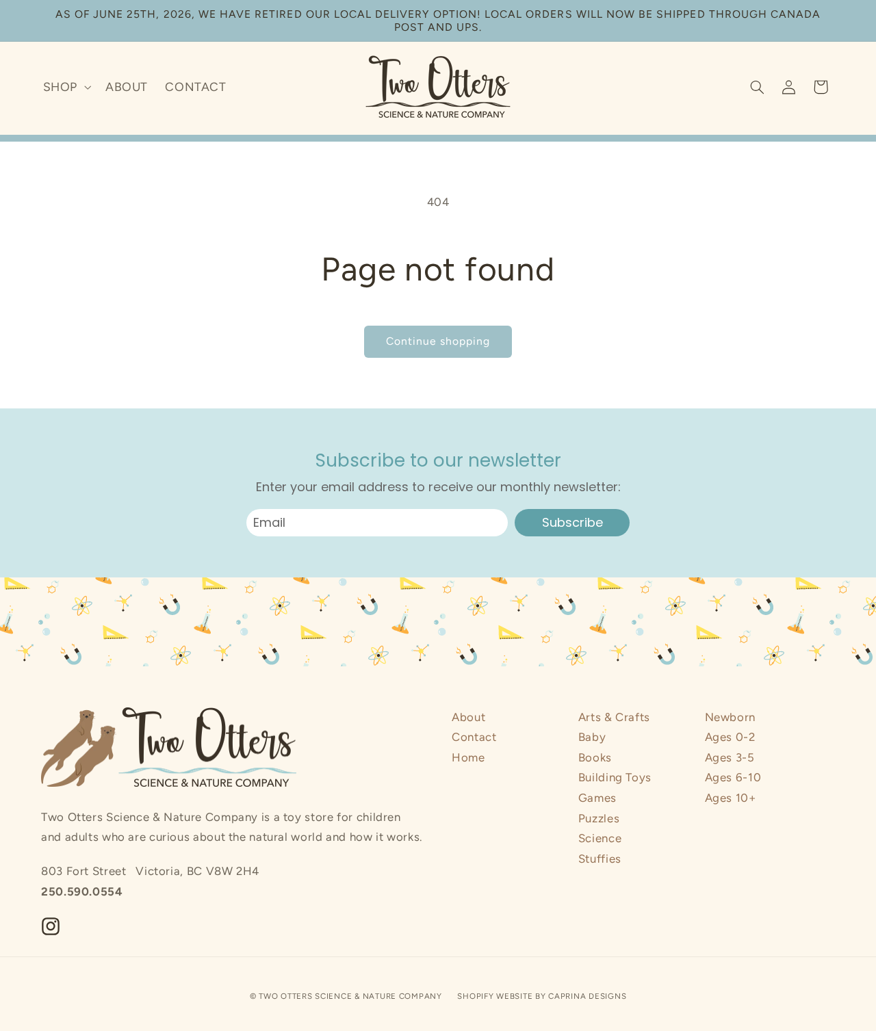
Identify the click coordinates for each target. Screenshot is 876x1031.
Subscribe (572, 522)
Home (468, 757)
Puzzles (598, 818)
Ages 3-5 (730, 757)
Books (595, 757)
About (468, 717)
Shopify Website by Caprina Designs (541, 996)
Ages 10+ (730, 798)
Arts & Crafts (614, 717)
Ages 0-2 (730, 737)
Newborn (730, 717)
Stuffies (599, 858)
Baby (592, 737)
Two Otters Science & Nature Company (350, 996)
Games (597, 798)
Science (599, 838)
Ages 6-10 (733, 777)
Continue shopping (438, 341)
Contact (474, 737)
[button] (65, 86)
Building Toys (615, 777)
